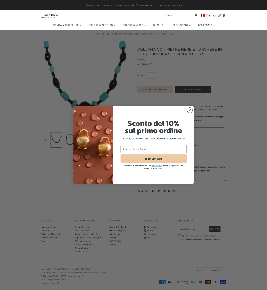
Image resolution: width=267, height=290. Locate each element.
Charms (158, 25)
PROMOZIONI (180, 25)
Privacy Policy (157, 166)
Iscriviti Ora (153, 158)
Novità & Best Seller (66, 25)
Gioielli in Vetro (133, 25)
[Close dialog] (190, 110)
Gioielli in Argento (101, 25)
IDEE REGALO (204, 25)
